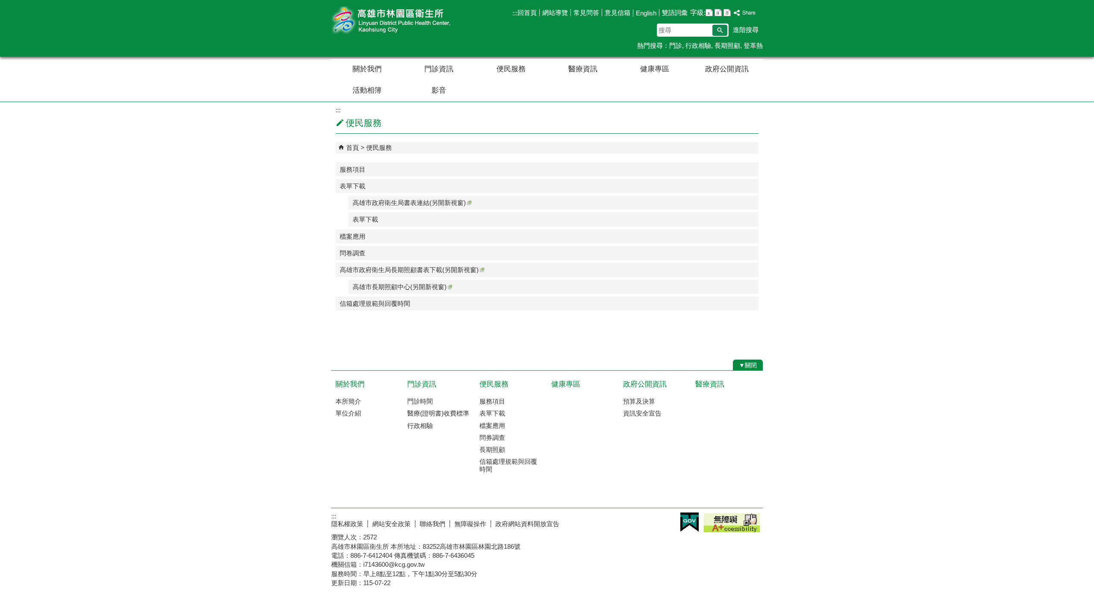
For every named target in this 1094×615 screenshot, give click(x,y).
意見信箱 (617, 12)
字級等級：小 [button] (709, 12)
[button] (719, 30)
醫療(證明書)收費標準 (438, 413)
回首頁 (527, 12)
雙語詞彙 (675, 12)
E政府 (689, 522)
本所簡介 (348, 401)
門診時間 (420, 401)
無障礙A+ (732, 522)
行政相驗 (698, 45)
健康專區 (654, 69)
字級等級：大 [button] (727, 12)
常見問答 (586, 12)
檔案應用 (352, 236)
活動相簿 (367, 90)
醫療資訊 (582, 69)
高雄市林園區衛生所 (403, 20)
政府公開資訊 (727, 69)
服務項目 (352, 169)
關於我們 (367, 69)
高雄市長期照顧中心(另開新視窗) (400, 286)
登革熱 (753, 45)
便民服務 (511, 69)
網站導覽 (555, 12)
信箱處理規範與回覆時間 (375, 303)
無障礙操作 (470, 523)
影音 (439, 90)
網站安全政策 (391, 523)
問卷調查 (352, 253)
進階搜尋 (746, 29)
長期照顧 (727, 45)
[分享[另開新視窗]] (745, 13)
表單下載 (352, 186)
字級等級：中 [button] (718, 13)
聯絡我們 (432, 523)
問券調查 (492, 437)
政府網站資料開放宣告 (527, 523)
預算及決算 (639, 401)
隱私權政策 (347, 523)
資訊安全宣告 (642, 413)
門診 (675, 45)
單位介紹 (348, 413)
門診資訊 (438, 69)
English (646, 13)
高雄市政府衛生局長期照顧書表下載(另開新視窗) (409, 269)
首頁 (352, 147)
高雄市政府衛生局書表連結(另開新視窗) (409, 202)
